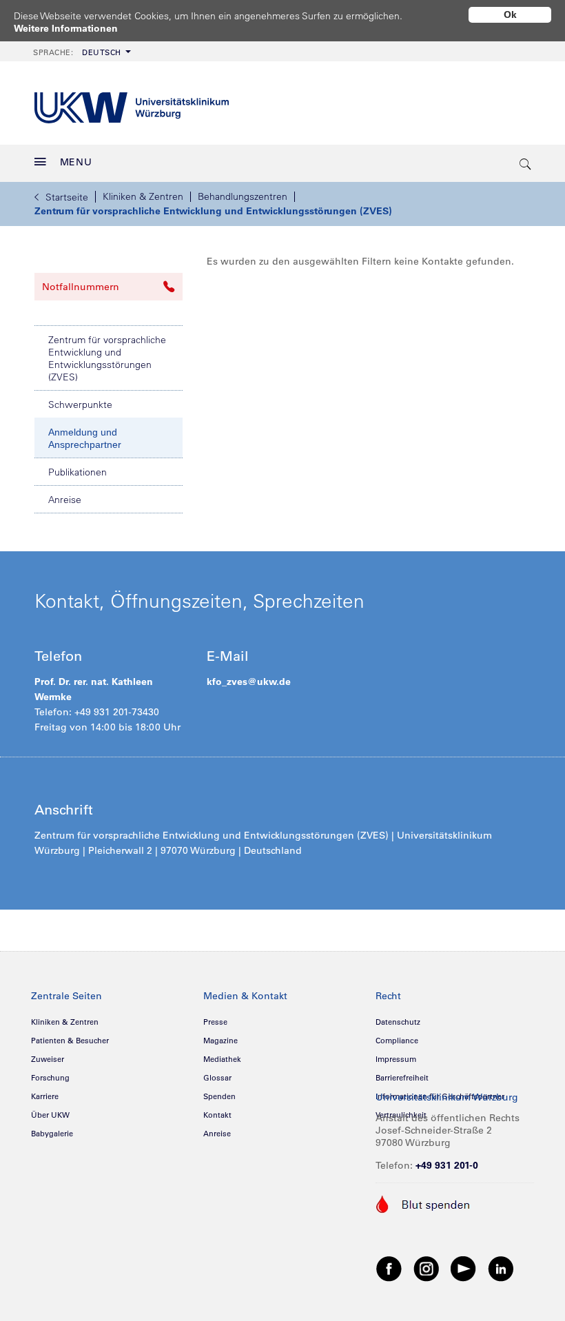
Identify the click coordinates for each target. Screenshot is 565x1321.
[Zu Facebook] (389, 1268)
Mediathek (222, 1059)
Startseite (66, 197)
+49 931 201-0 (446, 1165)
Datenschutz (398, 1022)
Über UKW (50, 1115)
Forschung (50, 1078)
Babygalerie (52, 1133)
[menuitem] (80, 51)
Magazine (220, 1040)
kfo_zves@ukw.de (249, 681)
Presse (215, 1022)
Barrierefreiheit (402, 1078)
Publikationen (77, 472)
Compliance (397, 1040)
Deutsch (77, 52)
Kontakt (217, 1115)
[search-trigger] (525, 163)
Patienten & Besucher (70, 1040)
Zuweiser (47, 1059)
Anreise (64, 499)
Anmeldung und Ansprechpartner (84, 438)
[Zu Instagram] (426, 1268)
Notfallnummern (80, 286)
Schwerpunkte (80, 404)
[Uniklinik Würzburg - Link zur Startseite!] (131, 103)
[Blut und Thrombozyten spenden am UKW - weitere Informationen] (423, 1203)
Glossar (217, 1078)
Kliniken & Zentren (143, 196)
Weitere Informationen (66, 28)
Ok (510, 14)
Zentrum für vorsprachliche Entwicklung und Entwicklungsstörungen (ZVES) (213, 211)
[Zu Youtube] (463, 1268)
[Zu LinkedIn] (501, 1268)
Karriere (45, 1096)
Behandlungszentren (242, 196)
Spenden (219, 1096)
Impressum (396, 1059)
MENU (76, 162)
